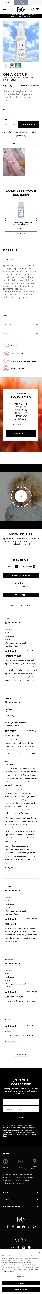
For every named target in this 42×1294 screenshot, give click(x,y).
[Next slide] (36, 219)
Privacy (5, 1136)
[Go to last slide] (5, 219)
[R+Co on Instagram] (7, 1226)
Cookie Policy (9, 1272)
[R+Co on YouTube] (18, 1226)
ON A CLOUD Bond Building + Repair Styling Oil (21, 223)
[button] (29, 86)
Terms (33, 1134)
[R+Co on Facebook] (12, 1226)
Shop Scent (21, 434)
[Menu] (4, 9)
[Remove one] (5, 125)
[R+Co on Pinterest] (23, 1226)
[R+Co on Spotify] (29, 1226)
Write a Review (21, 576)
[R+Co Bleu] (21, 2)
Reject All (21, 1283)
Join (21, 1117)
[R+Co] (7, 2)
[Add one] (15, 125)
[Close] (39, 1252)
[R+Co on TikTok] (34, 1226)
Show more (20, 1054)
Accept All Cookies (21, 1290)
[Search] (33, 9)
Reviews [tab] (12, 566)
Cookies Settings (21, 1276)
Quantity (6, 119)
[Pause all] (36, 144)
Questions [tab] (29, 566)
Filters (22, 595)
